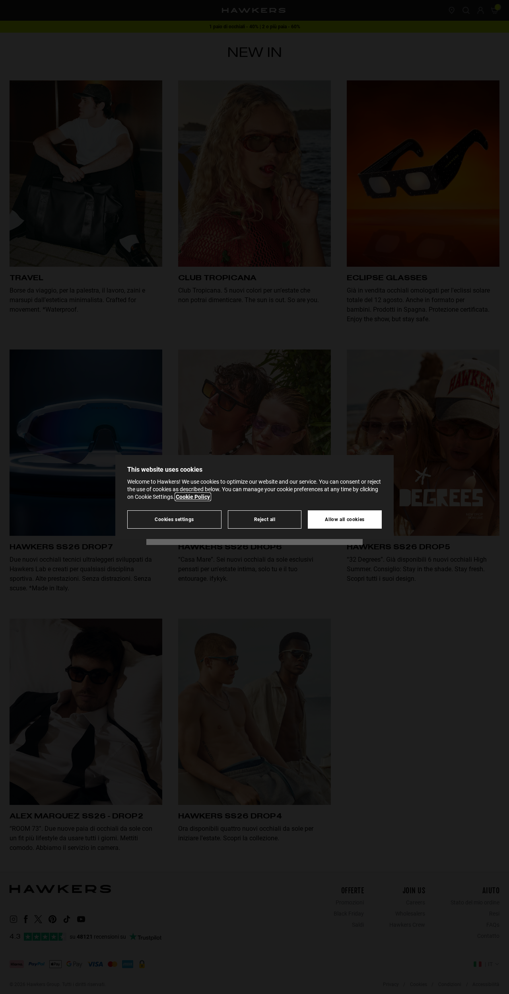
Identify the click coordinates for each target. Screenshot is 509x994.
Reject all (265, 519)
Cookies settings (174, 519)
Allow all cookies (345, 519)
